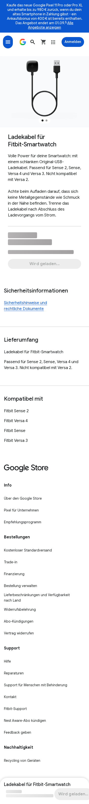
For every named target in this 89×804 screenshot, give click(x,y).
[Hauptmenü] (8, 42)
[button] (33, 42)
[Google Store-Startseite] (23, 42)
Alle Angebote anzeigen (50, 25)
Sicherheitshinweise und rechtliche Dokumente (25, 305)
